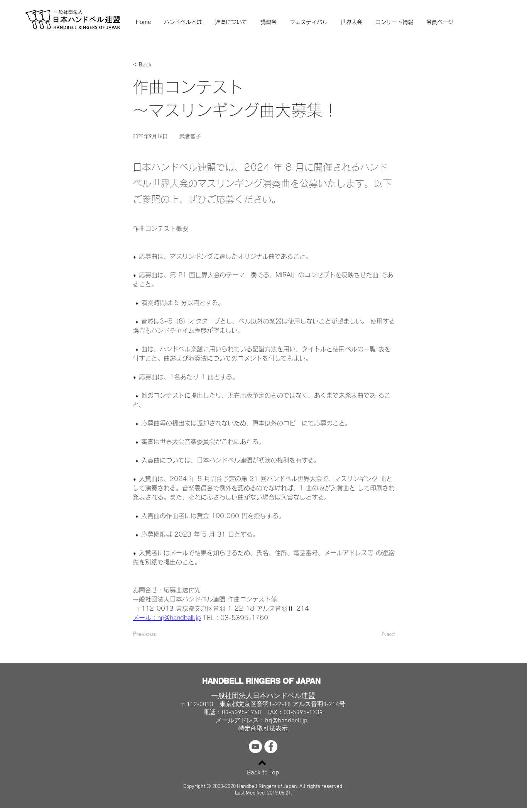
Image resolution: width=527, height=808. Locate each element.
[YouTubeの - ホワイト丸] (255, 746)
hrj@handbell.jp (286, 721)
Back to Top (263, 773)
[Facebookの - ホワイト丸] (270, 746)
